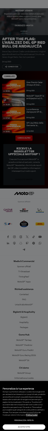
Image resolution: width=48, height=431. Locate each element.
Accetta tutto (24, 427)
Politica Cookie (31, 415)
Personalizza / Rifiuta (24, 420)
